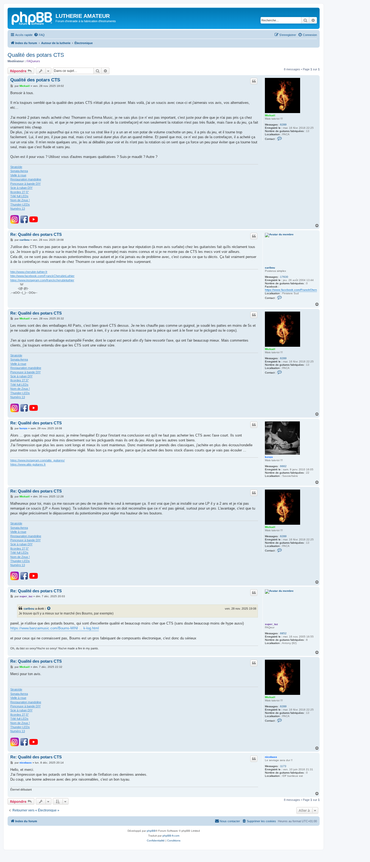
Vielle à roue (18, 175)
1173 (283, 766)
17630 (284, 276)
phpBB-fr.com (171, 835)
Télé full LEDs (19, 196)
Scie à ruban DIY (21, 187)
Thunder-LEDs (20, 204)
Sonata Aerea (19, 171)
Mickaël (270, 115)
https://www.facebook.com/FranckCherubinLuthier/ (298, 289)
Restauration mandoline (25, 179)
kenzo (269, 456)
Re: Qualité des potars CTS (36, 234)
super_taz (271, 624)
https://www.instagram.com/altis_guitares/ (37, 460)
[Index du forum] (32, 17)
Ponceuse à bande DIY (25, 183)
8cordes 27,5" (19, 192)
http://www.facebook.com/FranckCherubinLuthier (42, 276)
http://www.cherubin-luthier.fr (28, 271)
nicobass (271, 756)
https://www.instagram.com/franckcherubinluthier (42, 280)
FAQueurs (33, 61)
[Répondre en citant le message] (253, 81)
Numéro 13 (17, 208)
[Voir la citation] (49, 608)
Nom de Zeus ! (20, 200)
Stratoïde (16, 167)
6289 (283, 124)
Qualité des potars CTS (36, 55)
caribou (270, 267)
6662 (283, 466)
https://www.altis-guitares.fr (28, 464)
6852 (283, 633)
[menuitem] (39, 35)
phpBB (151, 830)
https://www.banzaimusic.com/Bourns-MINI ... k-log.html (54, 628)
